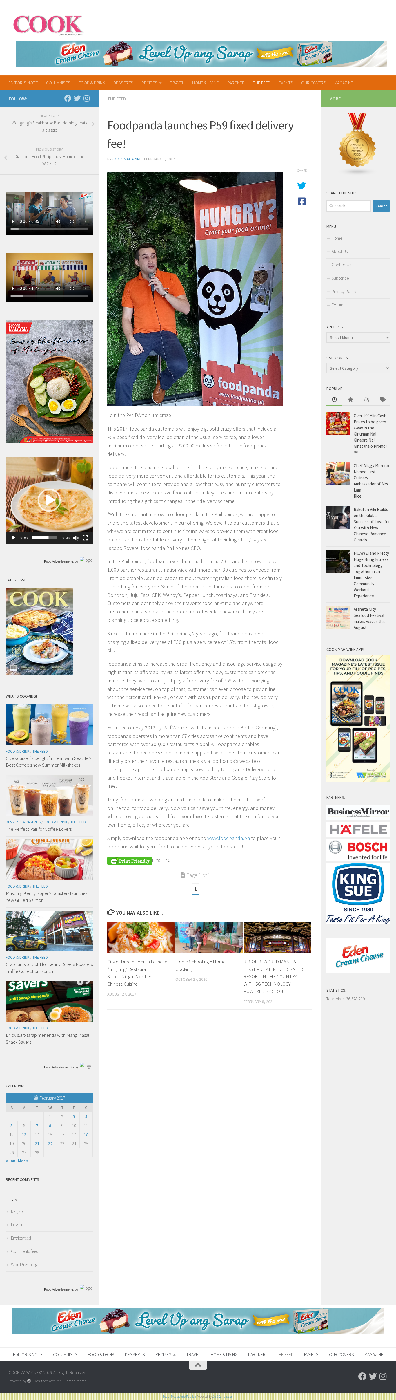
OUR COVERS (313, 83)
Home (337, 238)
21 (37, 1143)
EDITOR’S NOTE (23, 83)
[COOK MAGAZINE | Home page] (48, 25)
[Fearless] (49, 441)
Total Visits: (336, 999)
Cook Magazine (126, 159)
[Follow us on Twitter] (77, 98)
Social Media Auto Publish (179, 1396)
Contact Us (341, 265)
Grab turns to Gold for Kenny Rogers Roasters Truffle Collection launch (49, 967)
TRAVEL (177, 83)
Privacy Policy (344, 291)
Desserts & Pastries (23, 822)
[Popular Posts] (350, 400)
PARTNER (236, 83)
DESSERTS (123, 83)
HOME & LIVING (205, 83)
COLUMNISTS (58, 83)
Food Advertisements (59, 561)
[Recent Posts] (334, 400)
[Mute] (76, 538)
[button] (49, 500)
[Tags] (382, 400)
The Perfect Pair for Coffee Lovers (39, 829)
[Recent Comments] (366, 400)
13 (24, 1134)
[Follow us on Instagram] (86, 98)
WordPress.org (24, 1264)
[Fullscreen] (85, 538)
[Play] (13, 538)
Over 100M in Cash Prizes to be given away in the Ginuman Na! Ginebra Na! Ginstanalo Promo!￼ (370, 434)
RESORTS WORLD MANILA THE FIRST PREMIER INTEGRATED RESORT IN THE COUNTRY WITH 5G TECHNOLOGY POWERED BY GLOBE (275, 976)
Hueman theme (74, 1381)
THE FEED (261, 83)
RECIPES (149, 83)
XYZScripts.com (223, 1396)
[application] (49, 500)
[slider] (44, 537)
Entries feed (21, 1238)
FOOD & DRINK (92, 83)
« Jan (10, 1161)
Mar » (23, 1161)
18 (86, 1134)
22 (50, 1143)
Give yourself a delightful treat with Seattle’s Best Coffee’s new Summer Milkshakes (48, 761)
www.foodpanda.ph (228, 838)
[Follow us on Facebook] (67, 98)
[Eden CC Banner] (201, 54)
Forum (337, 305)
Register (18, 1211)
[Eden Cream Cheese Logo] (358, 971)
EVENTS (286, 83)
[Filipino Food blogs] (357, 174)
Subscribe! (341, 278)
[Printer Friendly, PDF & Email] (129, 860)
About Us (340, 251)
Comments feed (24, 1251)
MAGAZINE (343, 83)
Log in (16, 1224)
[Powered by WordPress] (29, 1381)
